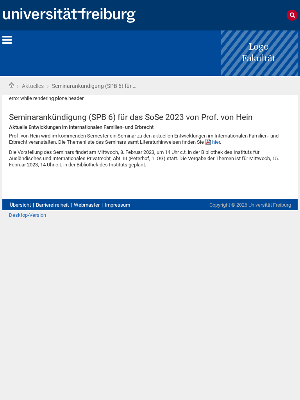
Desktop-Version (27, 215)
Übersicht (20, 205)
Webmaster (87, 205)
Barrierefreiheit (52, 205)
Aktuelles (33, 86)
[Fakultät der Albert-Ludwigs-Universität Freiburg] (259, 52)
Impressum (117, 205)
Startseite (11, 85)
